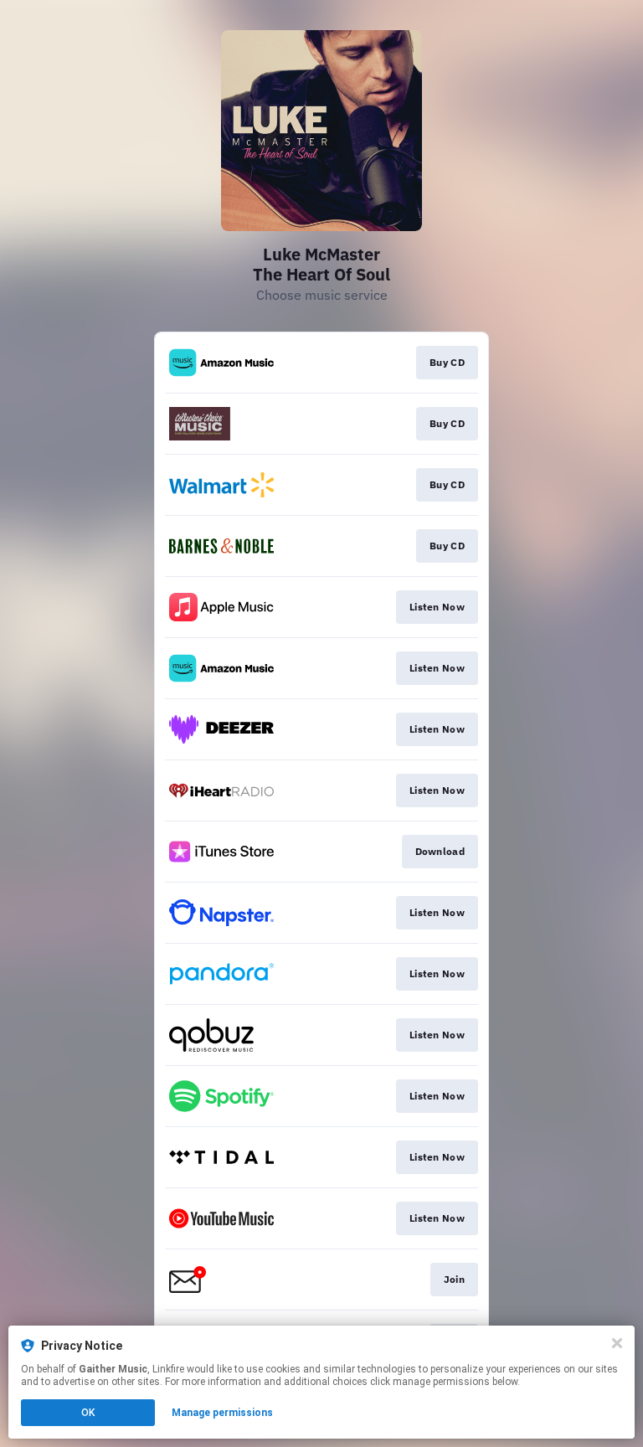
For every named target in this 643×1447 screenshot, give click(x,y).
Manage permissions (222, 1413)
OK (88, 1413)
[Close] (617, 1343)
